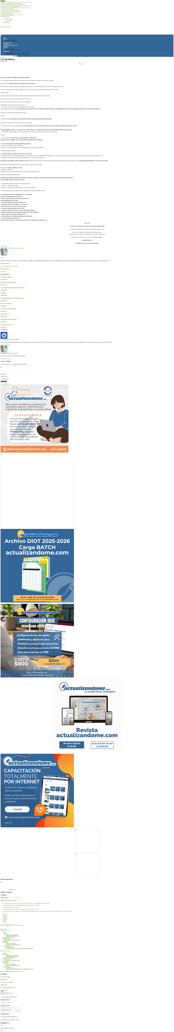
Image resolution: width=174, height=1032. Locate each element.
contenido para (6, 51)
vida (6, 246)
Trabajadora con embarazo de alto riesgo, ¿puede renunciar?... (12, 14)
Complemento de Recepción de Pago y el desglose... (10, 6)
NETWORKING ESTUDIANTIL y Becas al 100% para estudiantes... (13, 4)
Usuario (2, 374)
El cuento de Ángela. (6, 277)
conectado (12, 364)
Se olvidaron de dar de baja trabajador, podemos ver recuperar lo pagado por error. (20, 909)
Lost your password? (5, 383)
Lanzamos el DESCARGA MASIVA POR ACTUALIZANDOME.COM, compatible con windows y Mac (26, 903)
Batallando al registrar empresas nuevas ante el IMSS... (11, 11)
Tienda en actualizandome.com (12, 50)
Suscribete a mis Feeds (10, 900)
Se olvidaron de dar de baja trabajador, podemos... (10, 9)
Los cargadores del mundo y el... (8, 987)
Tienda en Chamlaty (10, 48)
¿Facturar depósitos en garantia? (6, 13)
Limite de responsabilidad (9, 19)
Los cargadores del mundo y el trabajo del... (13, 287)
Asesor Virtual (6, 43)
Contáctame (5, 46)
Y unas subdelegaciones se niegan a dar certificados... (10, 10)
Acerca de (5, 39)
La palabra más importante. (8, 308)
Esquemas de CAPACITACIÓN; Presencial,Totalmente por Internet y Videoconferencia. (16, 5)
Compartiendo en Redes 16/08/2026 (7, 8)
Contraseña (3, 376)
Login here (17, 1019)
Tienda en (5, 47)
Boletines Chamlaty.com (7, 22)
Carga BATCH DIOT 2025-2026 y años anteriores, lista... (11, 3)
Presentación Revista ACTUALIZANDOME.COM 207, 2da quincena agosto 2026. (16, 7)
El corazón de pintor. (6, 324)
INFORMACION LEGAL (7, 18)
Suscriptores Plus (9, 52)
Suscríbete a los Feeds (6, 21)
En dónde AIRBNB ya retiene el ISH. (7, 15)
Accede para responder (5, 344)
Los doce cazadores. (6, 303)
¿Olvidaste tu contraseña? (6, 1002)
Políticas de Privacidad (9, 20)
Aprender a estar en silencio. (8, 282)
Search (15, 56)
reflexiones (3, 246)
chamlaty (2, 257)
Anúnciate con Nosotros (8, 42)
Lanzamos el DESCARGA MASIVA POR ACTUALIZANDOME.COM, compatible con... (17, 2)
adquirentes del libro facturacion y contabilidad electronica (18, 53)
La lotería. (3, 293)
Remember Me (5, 379)
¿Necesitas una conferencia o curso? (10, 45)
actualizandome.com (18, 925)
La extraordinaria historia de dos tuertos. (12, 298)
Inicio (4, 37)
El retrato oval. (5, 314)
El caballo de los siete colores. (9, 319)
